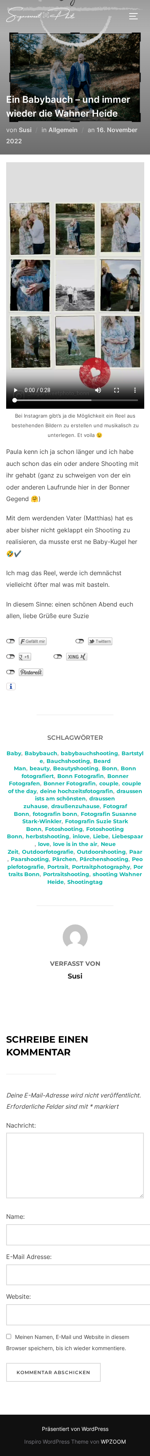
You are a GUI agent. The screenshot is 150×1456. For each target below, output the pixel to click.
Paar (135, 851)
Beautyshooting (75, 768)
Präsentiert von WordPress (75, 1428)
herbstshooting (47, 836)
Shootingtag (85, 881)
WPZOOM (113, 1441)
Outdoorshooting (101, 851)
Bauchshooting (68, 761)
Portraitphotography (101, 866)
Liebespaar (127, 836)
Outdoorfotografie (47, 851)
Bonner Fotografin (69, 783)
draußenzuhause (75, 806)
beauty (40, 768)
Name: (15, 1216)
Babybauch (41, 753)
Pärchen (64, 859)
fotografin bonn (55, 813)
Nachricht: (21, 1125)
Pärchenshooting (104, 859)
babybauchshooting (89, 753)
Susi (25, 130)
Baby (14, 753)
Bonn (109, 768)
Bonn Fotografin (80, 776)
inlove (81, 836)
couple (108, 783)
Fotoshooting (64, 829)
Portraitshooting (66, 874)
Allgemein (63, 130)
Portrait (57, 866)
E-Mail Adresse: (29, 1257)
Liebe (100, 836)
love (44, 844)
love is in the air (75, 844)
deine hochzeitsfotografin (76, 791)
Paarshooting (30, 859)
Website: (18, 1296)
